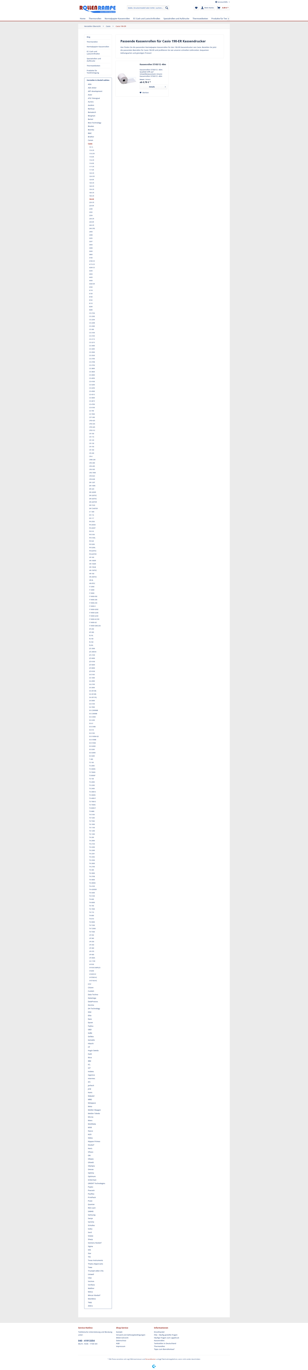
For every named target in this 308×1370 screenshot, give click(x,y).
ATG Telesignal (94, 98)
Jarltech (91, 1085)
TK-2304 (92, 860)
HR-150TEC (93, 570)
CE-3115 (92, 339)
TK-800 (91, 915)
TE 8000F (92, 775)
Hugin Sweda (93, 1050)
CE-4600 (92, 398)
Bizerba (91, 130)
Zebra (90, 1306)
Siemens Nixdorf (94, 1243)
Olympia (91, 1166)
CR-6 (90, 456)
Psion (90, 1201)
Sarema (91, 1222)
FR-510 (91, 531)
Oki (89, 1155)
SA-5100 (92, 704)
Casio (90, 144)
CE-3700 (92, 359)
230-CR (91, 219)
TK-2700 (92, 867)
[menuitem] (148, 7)
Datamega (92, 998)
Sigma (90, 1246)
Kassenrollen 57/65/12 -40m (153, 64)
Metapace (92, 1103)
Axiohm (91, 105)
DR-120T (92, 482)
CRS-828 (92, 479)
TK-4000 (92, 880)
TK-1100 (92, 828)
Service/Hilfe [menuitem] (222, 2)
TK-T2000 (92, 929)
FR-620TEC (92, 551)
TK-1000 (92, 824)
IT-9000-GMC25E (95, 626)
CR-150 (91, 447)
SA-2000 (92, 681)
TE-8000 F (92, 808)
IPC (89, 1082)
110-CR (91, 150)
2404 (91, 232)
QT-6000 (92, 658)
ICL (89, 1064)
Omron (91, 1169)
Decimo (91, 1005)
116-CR (91, 160)
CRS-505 (92, 469)
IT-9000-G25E (93, 616)
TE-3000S (92, 795)
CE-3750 (92, 365)
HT (89, 1047)
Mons (90, 1120)
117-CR (91, 167)
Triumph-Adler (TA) (95, 1271)
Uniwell (91, 1274)
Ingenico (91, 1075)
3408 (91, 248)
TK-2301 (92, 854)
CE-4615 (92, 401)
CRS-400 (92, 463)
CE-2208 (92, 323)
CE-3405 (92, 349)
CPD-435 (92, 424)
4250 (91, 271)
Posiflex (91, 1194)
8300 (91, 310)
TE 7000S (92, 772)
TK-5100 (92, 896)
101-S (91, 147)
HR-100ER (92, 561)
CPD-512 (92, 430)
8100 (91, 297)
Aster (90, 95)
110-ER (91, 157)
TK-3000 (92, 873)
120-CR (91, 173)
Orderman (92, 1180)
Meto (90, 1106)
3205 (91, 238)
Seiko (90, 1229)
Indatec (91, 1071)
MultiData (92, 1124)
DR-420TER (93, 502)
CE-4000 (92, 375)
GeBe (90, 1033)
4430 (91, 281)
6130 (91, 294)
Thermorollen (92, 42)
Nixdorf (91, 1145)
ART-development (95, 91)
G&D (90, 1029)
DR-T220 (92, 505)
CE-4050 (92, 378)
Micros (90, 1117)
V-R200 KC (92, 974)
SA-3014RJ (92, 694)
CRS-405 (92, 466)
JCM (89, 1089)
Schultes (91, 1225)
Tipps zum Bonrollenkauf (164, 1349)
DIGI (89, 1012)
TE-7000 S (92, 802)
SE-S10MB (92, 740)
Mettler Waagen (94, 1110)
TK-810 (91, 919)
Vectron (91, 1281)
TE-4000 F (92, 798)
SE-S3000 (92, 753)
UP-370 (91, 951)
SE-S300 (92, 749)
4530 (91, 287)
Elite (89, 1015)
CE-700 (91, 411)
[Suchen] (166, 7)
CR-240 (91, 453)
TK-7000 (92, 909)
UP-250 (91, 942)
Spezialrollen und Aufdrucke (94, 59)
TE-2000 (92, 782)
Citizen (90, 987)
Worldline (92, 1299)
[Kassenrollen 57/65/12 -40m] (127, 78)
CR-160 (91, 450)
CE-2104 (92, 313)
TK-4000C (92, 883)
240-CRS (92, 228)
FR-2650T (92, 528)
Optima (91, 1173)
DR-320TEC (93, 495)
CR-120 (91, 440)
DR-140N (92, 486)
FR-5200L (92, 548)
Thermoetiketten (93, 66)
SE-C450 (92, 720)
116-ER (91, 163)
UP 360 (91, 938)
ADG (89, 84)
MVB (90, 1127)
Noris (90, 1148)
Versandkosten (150, 1359)
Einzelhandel (159, 1332)
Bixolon (91, 126)
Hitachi (91, 1043)
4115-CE (92, 264)
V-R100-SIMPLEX (94, 968)
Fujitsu (90, 1026)
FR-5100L (92, 538)
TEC (89, 1257)
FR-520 (91, 541)
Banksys (91, 109)
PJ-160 (91, 642)
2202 (91, 212)
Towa (90, 1267)
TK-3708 (92, 876)
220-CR (91, 202)
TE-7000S (92, 805)
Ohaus (90, 1152)
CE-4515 (92, 395)
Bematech (92, 112)
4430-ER (92, 284)
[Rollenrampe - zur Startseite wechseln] (97, 10)
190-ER (91, 199)
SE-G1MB (92, 727)
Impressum (120, 1346)
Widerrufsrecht (122, 1338)
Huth (90, 1054)
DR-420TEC (93, 499)
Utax (90, 1278)
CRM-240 (92, 460)
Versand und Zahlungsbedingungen (130, 1335)
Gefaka (91, 1036)
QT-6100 (92, 662)
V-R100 (91, 964)
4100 (91, 258)
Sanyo (90, 1218)
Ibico (90, 1057)
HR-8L (91, 580)
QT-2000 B (92, 652)
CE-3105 (92, 336)
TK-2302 (92, 857)
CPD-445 (92, 427)
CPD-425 (92, 421)
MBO (90, 1099)
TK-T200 (92, 925)
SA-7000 (92, 707)
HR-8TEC (92, 583)
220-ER (91, 206)
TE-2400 (92, 789)
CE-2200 (92, 316)
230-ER (91, 222)
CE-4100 (92, 381)
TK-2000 (92, 841)
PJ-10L (91, 635)
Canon (90, 140)
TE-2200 (92, 785)
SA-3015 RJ (92, 697)
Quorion (91, 1204)
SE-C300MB (93, 714)
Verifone (91, 1285)
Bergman (91, 116)
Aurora (90, 102)
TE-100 (91, 779)
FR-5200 (92, 544)
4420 (91, 277)
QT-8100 (92, 671)
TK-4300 (92, 893)
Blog (88, 37)
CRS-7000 (92, 473)
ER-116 (91, 515)
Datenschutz (121, 1340)
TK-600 (91, 899)
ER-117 (91, 518)
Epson (90, 1022)
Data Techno (93, 994)
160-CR (91, 193)
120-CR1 (92, 176)
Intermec (91, 1078)
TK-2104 (92, 844)
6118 (91, 290)
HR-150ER (92, 564)
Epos (90, 1019)
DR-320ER (92, 492)
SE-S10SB (92, 743)
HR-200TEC (93, 577)
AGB (117, 1343)
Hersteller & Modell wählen (98, 80)
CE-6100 (92, 408)
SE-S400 (92, 756)
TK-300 (91, 870)
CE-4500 (92, 391)
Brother (91, 137)
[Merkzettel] (196, 7)
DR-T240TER (93, 508)
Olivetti (91, 1162)
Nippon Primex (94, 1141)
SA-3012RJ (92, 691)
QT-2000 (92, 648)
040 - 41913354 (86, 1340)
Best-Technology (94, 123)
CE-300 (91, 329)
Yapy (90, 1302)
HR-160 (91, 574)
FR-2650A (92, 525)
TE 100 (91, 762)
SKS (89, 1250)
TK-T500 (92, 932)
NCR (89, 1134)
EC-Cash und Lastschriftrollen (93, 52)
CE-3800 (92, 368)
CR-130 (91, 443)
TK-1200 (92, 831)
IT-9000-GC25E (94, 619)
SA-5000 (92, 701)
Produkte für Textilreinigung (93, 71)
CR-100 (91, 434)
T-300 (91, 759)
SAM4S (90, 1211)
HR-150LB (92, 567)
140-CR (91, 186)
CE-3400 (92, 346)
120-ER (91, 180)
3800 (91, 254)
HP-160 (91, 557)
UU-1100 (92, 961)
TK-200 (91, 837)
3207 (91, 241)
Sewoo (90, 1236)
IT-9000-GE (93, 622)
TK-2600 (92, 863)
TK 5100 (92, 815)
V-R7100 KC (93, 981)
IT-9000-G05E (93, 609)
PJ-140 (91, 639)
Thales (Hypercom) (95, 1264)
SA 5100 (92, 675)
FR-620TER (92, 554)
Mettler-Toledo (94, 1113)
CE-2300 (92, 326)
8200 (91, 307)
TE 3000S (92, 769)
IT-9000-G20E (93, 613)
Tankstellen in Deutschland (165, 1343)
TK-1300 (92, 834)
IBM (89, 1061)
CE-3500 (92, 352)
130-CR (91, 183)
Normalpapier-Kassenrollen (98, 46)
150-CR (91, 189)
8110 (91, 303)
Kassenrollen (159, 1340)
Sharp (90, 1239)
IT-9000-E (92, 606)
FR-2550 (92, 522)
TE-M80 (91, 811)
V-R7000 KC (93, 977)
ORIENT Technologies (96, 1183)
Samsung (91, 1215)
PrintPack (92, 1197)
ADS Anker (92, 88)
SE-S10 (91, 730)
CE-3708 (92, 362)
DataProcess (93, 1001)
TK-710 (91, 912)
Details (152, 87)
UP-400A (92, 958)
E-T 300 (91, 512)
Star (89, 1253)
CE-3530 (92, 355)
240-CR (91, 225)
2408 (91, 235)
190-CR (91, 196)
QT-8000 (92, 668)
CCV (89, 984)
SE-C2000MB (93, 710)
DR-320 (91, 489)
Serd (90, 1232)
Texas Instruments (95, 1260)
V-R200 (91, 971)
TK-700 (91, 906)
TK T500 (92, 821)
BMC (90, 133)
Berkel (90, 119)
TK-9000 (92, 922)
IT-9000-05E (93, 596)
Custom (91, 991)
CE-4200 (92, 385)
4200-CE (92, 268)
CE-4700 (92, 404)
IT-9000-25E (93, 603)
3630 (91, 251)
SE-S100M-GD (94, 736)
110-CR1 (92, 154)
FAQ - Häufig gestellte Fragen (165, 1335)
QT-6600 (92, 665)
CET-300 (92, 417)
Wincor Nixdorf (94, 1295)
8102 (91, 300)
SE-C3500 (92, 717)
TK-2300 (92, 850)
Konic (90, 1092)
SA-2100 (92, 684)
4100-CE (92, 261)
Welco (90, 1292)
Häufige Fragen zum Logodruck (166, 1338)
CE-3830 (92, 372)
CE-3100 (92, 333)
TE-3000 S (92, 792)
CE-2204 (92, 320)
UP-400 (91, 955)
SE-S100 (92, 733)
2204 (91, 215)
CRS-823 (92, 476)
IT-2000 (91, 587)
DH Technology (94, 1008)
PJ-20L (91, 645)
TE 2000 (92, 766)
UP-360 (91, 948)
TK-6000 (92, 902)
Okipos (91, 1159)
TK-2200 (92, 847)
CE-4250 (92, 388)
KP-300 (91, 632)
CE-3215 (92, 342)
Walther (91, 1288)
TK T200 (92, 818)
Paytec (90, 1187)
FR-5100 (92, 535)
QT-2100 (92, 655)
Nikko (90, 1138)
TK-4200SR (93, 889)
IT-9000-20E (93, 600)
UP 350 (91, 935)
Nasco (90, 1131)
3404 (91, 245)
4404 (91, 274)
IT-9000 (91, 593)
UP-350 (91, 945)
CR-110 (91, 437)
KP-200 (91, 629)
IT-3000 (91, 590)
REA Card (91, 1208)
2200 (91, 209)
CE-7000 (92, 414)
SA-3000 (92, 688)
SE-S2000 (92, 746)
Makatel (91, 1096)
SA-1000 (92, 678)
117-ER (91, 170)
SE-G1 (91, 723)
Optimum (92, 1176)
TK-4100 (92, 886)
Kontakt (119, 1332)
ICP (89, 1068)
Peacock (91, 1190)
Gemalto (91, 1040)
